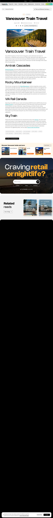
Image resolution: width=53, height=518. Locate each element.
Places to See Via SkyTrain (33, 127)
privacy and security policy (24, 515)
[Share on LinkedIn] (20, 26)
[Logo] (5, 4)
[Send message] (38, 181)
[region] (26, 514)
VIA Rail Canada (9, 104)
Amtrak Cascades (9, 69)
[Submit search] (47, 1)
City (3, 9)
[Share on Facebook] (16, 26)
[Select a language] (50, 1)
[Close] (3, 515)
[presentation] (24, 14)
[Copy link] (22, 26)
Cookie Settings (39, 514)
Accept (47, 514)
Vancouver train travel (9, 9)
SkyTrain (37, 119)
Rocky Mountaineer (24, 86)
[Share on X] (18, 26)
